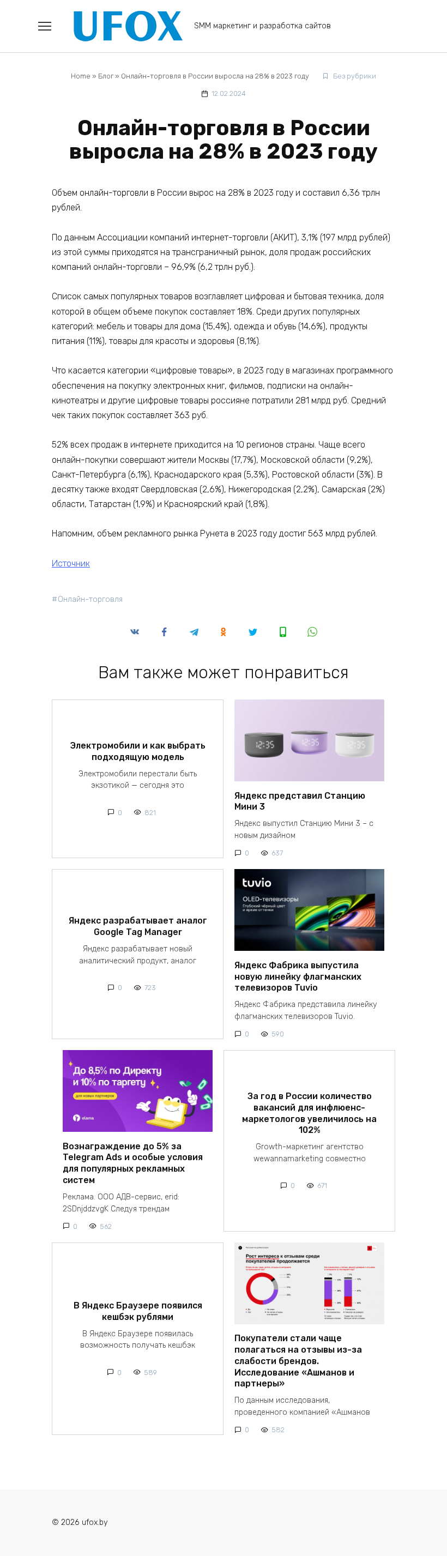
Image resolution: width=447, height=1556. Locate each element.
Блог (105, 76)
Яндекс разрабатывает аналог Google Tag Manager (138, 926)
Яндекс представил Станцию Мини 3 (299, 801)
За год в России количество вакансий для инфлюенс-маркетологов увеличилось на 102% (309, 1113)
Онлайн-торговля (90, 599)
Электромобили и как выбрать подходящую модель (138, 751)
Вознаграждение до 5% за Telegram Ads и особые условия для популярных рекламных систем (133, 1163)
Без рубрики (354, 76)
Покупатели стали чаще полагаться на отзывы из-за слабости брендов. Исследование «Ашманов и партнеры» (298, 1361)
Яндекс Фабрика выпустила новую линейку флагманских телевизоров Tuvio (297, 976)
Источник (71, 563)
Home (80, 76)
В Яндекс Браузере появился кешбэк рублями (138, 1311)
